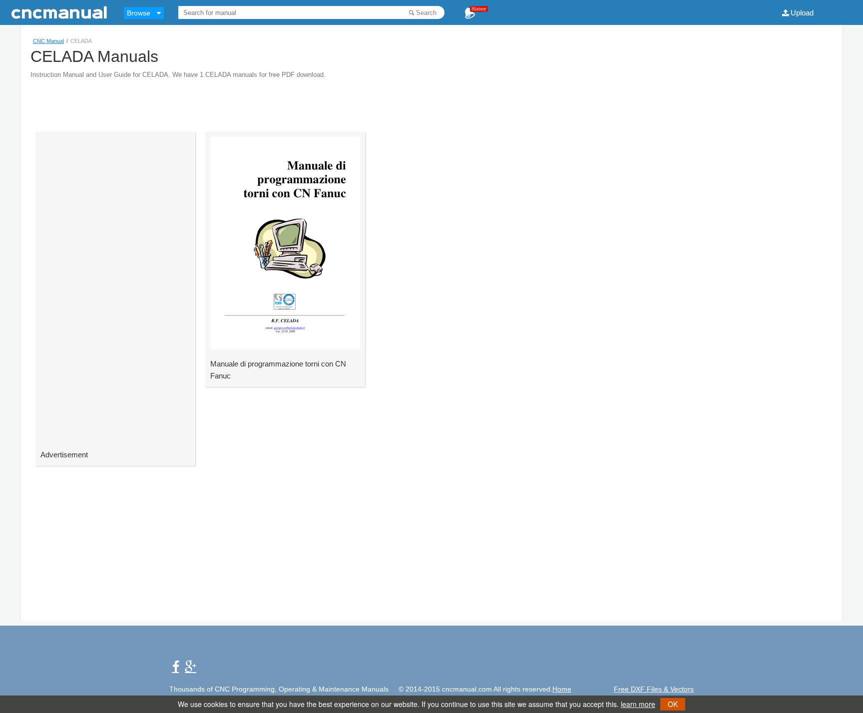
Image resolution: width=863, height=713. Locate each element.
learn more (638, 704)
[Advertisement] (431, 100)
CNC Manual (48, 41)
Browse (138, 13)
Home (561, 689)
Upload (802, 12)
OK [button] (673, 704)
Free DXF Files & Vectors (654, 689)
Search (426, 12)
